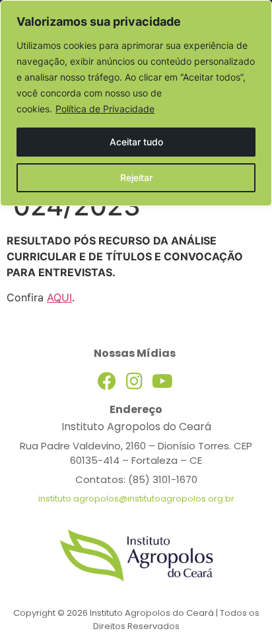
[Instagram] (134, 381)
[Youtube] (162, 381)
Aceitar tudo (136, 141)
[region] (136, 103)
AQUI (59, 297)
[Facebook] (107, 381)
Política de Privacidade (104, 108)
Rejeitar (136, 177)
